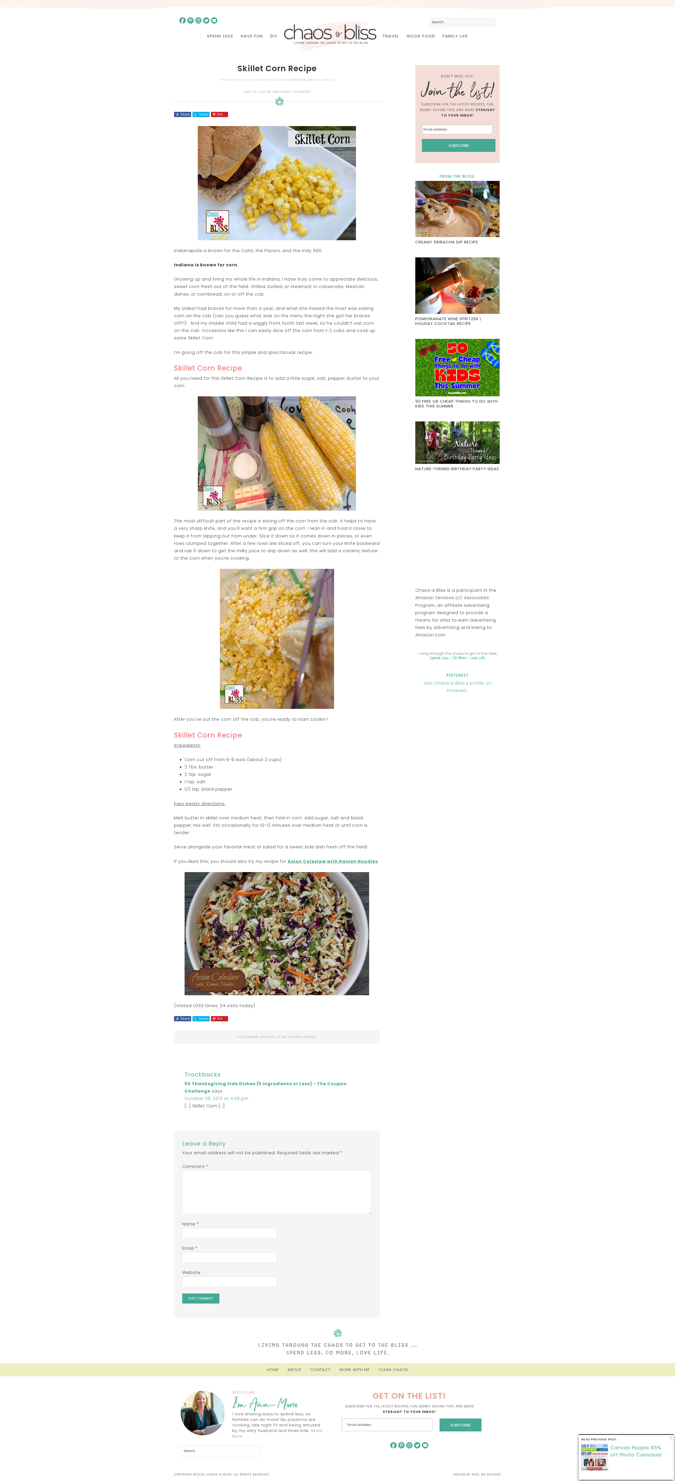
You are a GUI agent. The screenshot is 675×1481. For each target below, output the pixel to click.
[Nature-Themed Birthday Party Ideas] (457, 443)
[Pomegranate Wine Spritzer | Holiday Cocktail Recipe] (457, 286)
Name (190, 1224)
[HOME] (330, 36)
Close (670, 1438)
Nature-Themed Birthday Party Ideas (457, 469)
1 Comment (301, 92)
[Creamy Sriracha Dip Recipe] (457, 210)
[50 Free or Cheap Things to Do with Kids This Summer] (457, 368)
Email (190, 1248)
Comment (195, 1166)
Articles (267, 1037)
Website (191, 1273)
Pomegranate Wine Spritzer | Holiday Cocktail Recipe (448, 321)
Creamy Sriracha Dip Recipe (446, 242)
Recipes (309, 1037)
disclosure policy (303, 80)
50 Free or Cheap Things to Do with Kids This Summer (456, 403)
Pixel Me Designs (486, 1474)
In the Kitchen (289, 1037)
